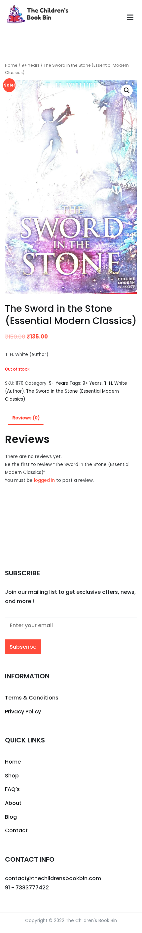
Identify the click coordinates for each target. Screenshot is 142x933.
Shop (12, 775)
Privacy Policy (23, 711)
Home (11, 65)
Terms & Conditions (31, 697)
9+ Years (30, 65)
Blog (11, 817)
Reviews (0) (26, 418)
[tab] (26, 418)
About (13, 803)
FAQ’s (12, 789)
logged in (44, 480)
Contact (16, 830)
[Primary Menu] (130, 17)
